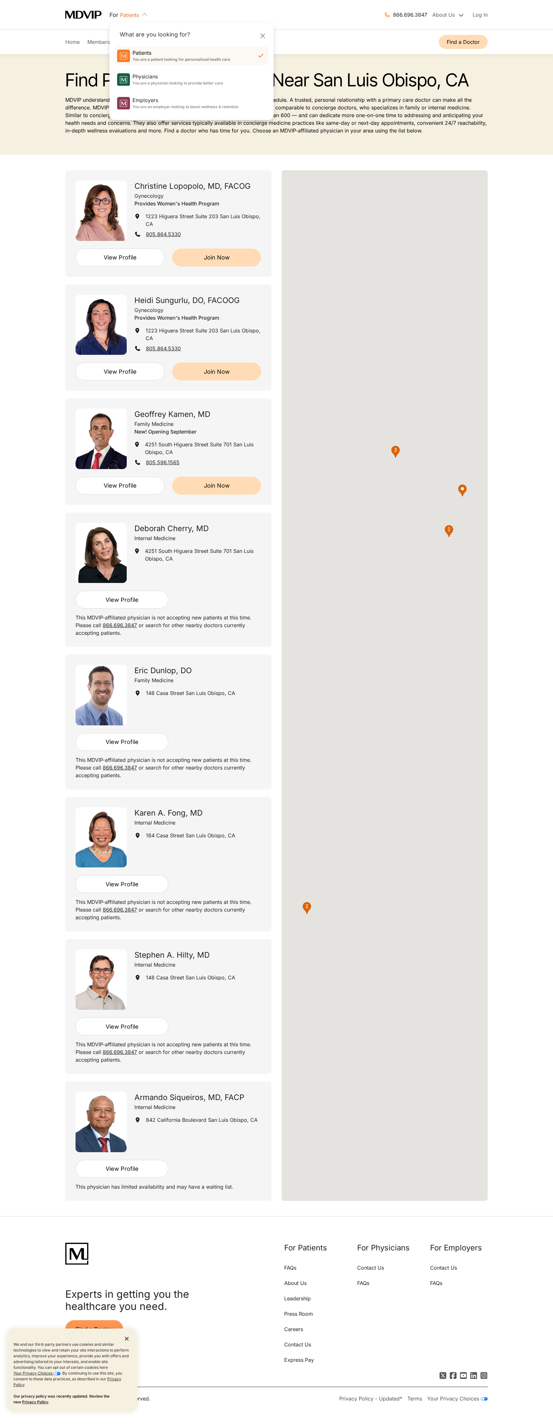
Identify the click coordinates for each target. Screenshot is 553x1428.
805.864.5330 (163, 234)
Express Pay (299, 1360)
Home (72, 42)
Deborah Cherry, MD (171, 528)
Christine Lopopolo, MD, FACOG (192, 186)
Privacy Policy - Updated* (370, 1398)
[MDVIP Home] (87, 15)
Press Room (298, 1314)
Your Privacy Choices (33, 1373)
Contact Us (297, 1344)
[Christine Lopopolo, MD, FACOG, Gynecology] (101, 210)
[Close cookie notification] (127, 1338)
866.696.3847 (410, 15)
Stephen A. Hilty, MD (172, 955)
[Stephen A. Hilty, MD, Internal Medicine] (101, 979)
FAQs (290, 1267)
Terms (414, 1398)
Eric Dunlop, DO (163, 670)
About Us (295, 1283)
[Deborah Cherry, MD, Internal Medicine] (101, 553)
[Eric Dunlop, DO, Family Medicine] (101, 695)
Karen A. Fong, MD (168, 813)
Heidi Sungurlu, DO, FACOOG (187, 300)
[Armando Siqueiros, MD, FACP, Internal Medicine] (101, 1122)
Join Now (217, 257)
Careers (293, 1329)
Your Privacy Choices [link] (454, 1398)
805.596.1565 (163, 462)
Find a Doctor (463, 42)
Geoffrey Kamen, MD (172, 414)
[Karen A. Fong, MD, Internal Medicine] (101, 837)
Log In (480, 15)
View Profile (120, 257)
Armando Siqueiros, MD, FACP (189, 1097)
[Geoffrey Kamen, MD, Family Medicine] (101, 439)
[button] (462, 490)
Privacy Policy (35, 1402)
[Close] (262, 36)
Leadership (297, 1298)
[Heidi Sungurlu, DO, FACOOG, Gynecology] (101, 325)
